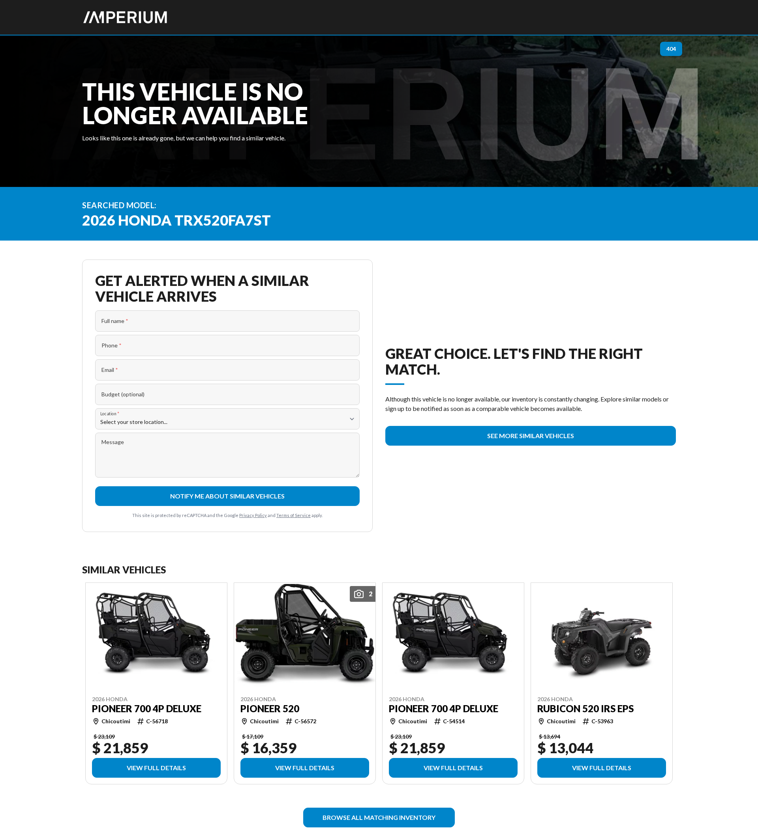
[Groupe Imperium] (125, 17)
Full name (114, 320)
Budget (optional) (122, 394)
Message (112, 442)
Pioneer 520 (269, 708)
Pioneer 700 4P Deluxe (146, 708)
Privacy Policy (253, 515)
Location (109, 413)
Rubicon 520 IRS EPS (585, 708)
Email (109, 369)
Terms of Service (293, 515)
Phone (111, 345)
